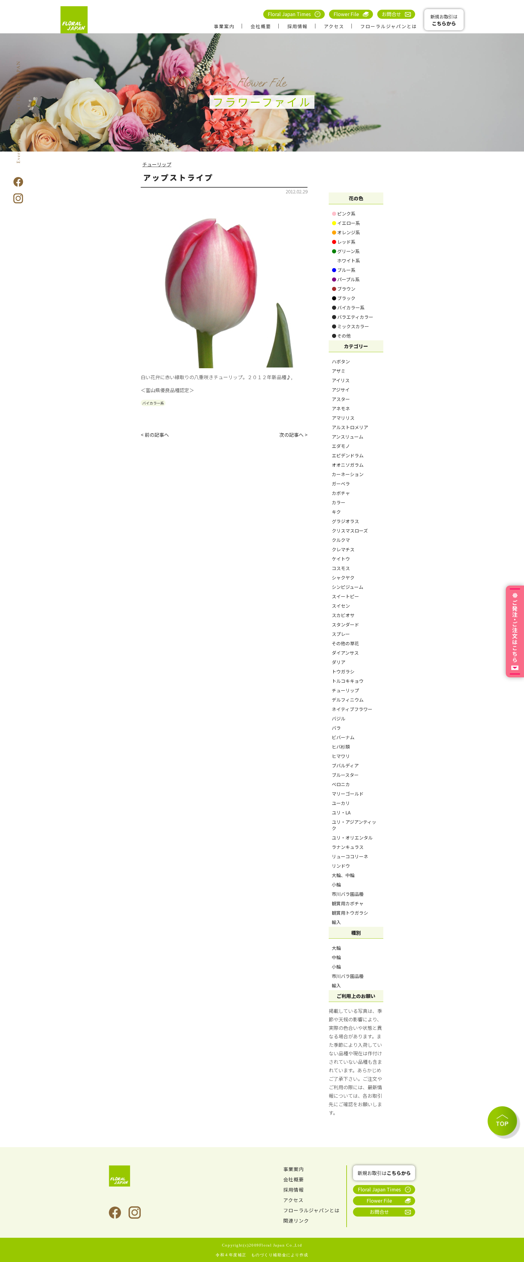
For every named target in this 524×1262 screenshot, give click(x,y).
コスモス (341, 568)
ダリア (338, 662)
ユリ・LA (341, 812)
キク (336, 512)
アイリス (341, 380)
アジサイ (341, 389)
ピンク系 (343, 213)
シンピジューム (347, 587)
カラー (338, 502)
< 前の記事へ (155, 434)
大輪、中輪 (343, 875)
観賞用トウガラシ (350, 913)
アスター (341, 399)
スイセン (341, 606)
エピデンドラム (348, 455)
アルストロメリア (350, 427)
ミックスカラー (350, 326)
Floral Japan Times (289, 14)
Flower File (346, 14)
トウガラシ (343, 671)
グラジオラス (345, 521)
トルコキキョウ (348, 681)
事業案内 (224, 26)
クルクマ (341, 540)
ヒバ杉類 (341, 746)
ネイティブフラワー (352, 709)
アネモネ (341, 408)
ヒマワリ (341, 756)
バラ (336, 728)
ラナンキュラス (348, 847)
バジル (338, 718)
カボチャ (341, 493)
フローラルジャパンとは (388, 26)
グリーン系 (346, 251)
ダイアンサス (345, 652)
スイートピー (345, 596)
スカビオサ (343, 615)
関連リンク (296, 1220)
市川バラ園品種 (348, 894)
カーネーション (348, 474)
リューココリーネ (350, 856)
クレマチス (343, 549)
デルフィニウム (348, 699)
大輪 (336, 948)
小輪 (336, 884)
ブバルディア (345, 765)
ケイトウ (341, 559)
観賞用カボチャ (348, 903)
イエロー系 (346, 223)
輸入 (336, 922)
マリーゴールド (348, 793)
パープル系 (346, 279)
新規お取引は (444, 20)
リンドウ (341, 866)
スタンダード (345, 624)
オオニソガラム (348, 465)
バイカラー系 (153, 403)
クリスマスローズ (350, 530)
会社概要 (260, 26)
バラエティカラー (352, 317)
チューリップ (156, 164)
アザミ (338, 371)
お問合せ (391, 14)
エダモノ (341, 446)
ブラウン (343, 288)
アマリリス (343, 418)
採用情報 (297, 26)
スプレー (341, 634)
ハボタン (341, 361)
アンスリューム (347, 436)
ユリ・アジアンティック (354, 825)
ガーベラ (341, 483)
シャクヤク (343, 577)
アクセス (334, 26)
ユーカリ (341, 803)
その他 (341, 335)
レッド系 (343, 242)
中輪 (336, 957)
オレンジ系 (346, 232)
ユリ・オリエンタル (352, 837)
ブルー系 (343, 270)
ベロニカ (341, 784)
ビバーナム (343, 737)
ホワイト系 (346, 260)
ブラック (343, 298)
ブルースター (345, 775)
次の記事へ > (293, 434)
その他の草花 (345, 643)
